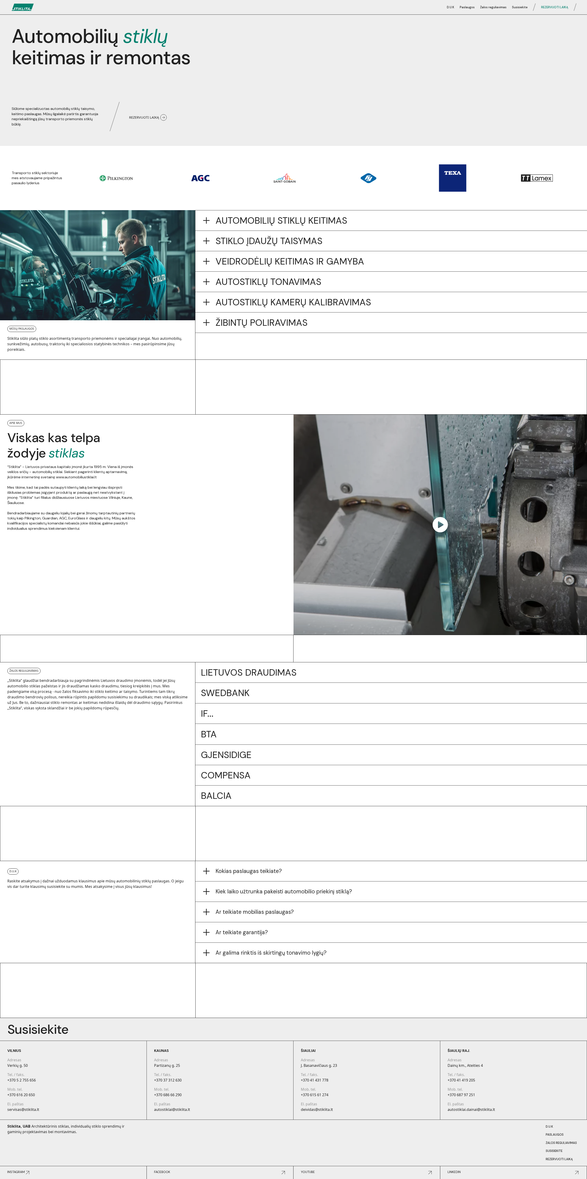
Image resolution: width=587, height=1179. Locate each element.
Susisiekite (520, 7)
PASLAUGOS (555, 1135)
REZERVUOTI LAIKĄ (554, 7)
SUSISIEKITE (554, 1151)
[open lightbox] (440, 525)
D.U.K (450, 7)
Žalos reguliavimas (493, 7)
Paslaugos (467, 7)
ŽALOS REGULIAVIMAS (561, 1143)
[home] (23, 7)
